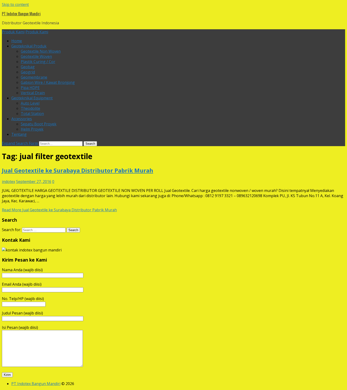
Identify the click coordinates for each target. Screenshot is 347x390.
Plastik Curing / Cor (38, 61)
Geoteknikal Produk (29, 46)
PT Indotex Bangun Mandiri (21, 14)
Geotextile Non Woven (41, 51)
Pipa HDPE (30, 87)
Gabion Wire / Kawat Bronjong (48, 82)
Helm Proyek (32, 129)
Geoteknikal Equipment (32, 98)
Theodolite (30, 108)
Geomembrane (34, 77)
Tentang (19, 134)
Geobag (28, 66)
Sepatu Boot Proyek (38, 124)
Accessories (21, 118)
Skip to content (15, 4)
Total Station (32, 113)
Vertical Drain (33, 92)
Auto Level (30, 103)
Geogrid (28, 72)
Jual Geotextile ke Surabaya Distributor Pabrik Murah (77, 170)
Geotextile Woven (36, 56)
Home (16, 40)
